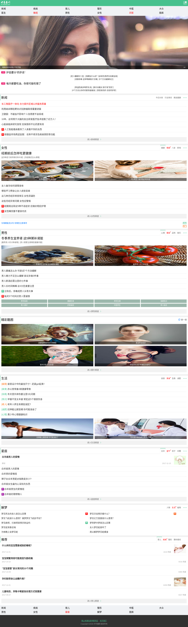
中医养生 (117, 305)
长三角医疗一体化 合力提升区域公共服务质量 (24, 104)
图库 (161, 13)
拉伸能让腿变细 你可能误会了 (22, 409)
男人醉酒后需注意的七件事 (15, 281)
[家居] (4, 384)
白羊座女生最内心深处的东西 (16, 484)
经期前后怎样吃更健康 (16, 153)
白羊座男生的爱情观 (14, 489)
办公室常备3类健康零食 (19, 389)
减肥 (179, 378)
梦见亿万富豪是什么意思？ (102, 518)
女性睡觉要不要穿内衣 (15, 211)
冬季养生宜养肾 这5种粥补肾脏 (22, 238)
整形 (99, 9)
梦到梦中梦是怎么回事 (100, 523)
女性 (99, 13)
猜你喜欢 (177, 540)
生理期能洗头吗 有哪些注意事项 (14, 223)
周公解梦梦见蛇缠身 (99, 532)
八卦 (173, 148)
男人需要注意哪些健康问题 (31, 242)
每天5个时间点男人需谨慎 (17, 296)
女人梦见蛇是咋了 (98, 527)
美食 (168, 378)
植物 (179, 507)
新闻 (3, 9)
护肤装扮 (70, 305)
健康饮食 (70, 301)
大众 (161, 9)
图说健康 (177, 98)
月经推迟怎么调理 (32, 157)
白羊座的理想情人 (13, 494)
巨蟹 (179, 451)
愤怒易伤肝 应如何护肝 (106, 90)
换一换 (184, 320)
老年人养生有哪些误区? (19, 404)
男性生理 (117, 301)
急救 (173, 378)
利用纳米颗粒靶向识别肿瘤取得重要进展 (21, 109)
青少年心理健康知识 (17, 414)
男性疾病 (24, 301)
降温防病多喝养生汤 (83, 87)
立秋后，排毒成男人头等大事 (18, 291)
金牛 (168, 451)
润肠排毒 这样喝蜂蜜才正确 (86, 79)
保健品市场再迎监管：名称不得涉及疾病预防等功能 (29, 134)
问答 (131, 13)
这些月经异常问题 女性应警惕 (16, 201)
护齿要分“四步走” (15, 72)
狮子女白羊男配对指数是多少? (16, 479)
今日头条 (159, 98)
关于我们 (103, 621)
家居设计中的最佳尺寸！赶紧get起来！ (27, 384)
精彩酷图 (7, 319)
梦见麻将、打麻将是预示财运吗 (44, 523)
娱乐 (179, 233)
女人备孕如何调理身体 (13, 186)
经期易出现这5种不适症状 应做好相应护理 (25, 206)
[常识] (4, 399)
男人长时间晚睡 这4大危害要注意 (18, 286)
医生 (3, 13)
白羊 (163, 451)
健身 (168, 233)
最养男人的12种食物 (10, 242)
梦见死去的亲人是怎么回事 (44, 514)
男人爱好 (24, 305)
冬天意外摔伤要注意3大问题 (21, 394)
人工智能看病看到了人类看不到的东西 (23, 129)
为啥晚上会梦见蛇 (9, 532)
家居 (163, 378)
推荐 (4, 539)
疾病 (35, 9)
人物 (168, 507)
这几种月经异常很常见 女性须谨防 (18, 196)
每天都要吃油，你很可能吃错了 (23, 83)
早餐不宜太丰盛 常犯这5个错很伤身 (25, 399)
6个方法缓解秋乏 (106, 79)
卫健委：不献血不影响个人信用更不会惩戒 (22, 114)
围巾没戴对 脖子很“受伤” (103, 87)
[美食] (4, 389)
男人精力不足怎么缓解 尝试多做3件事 (20, 276)
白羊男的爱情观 (9, 474)
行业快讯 (168, 98)
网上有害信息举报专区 (89, 621)
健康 (163, 148)
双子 (173, 451)
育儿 (67, 9)
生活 (4, 378)
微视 (35, 13)
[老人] (4, 404)
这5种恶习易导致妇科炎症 (12, 157)
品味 (173, 233)
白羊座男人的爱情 (10, 469)
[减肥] (4, 409)
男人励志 (163, 305)
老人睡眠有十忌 (77, 76)
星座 (4, 451)
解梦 (4, 507)
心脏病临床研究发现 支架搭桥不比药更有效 (23, 124)
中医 (131, 9)
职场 (179, 148)
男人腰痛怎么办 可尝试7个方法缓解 (19, 271)
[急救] (4, 394)
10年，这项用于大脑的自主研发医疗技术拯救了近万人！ (29, 119)
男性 (67, 13)
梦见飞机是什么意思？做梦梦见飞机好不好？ (22, 518)
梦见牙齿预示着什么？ (133, 514)
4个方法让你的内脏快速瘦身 (84, 90)
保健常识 (163, 301)
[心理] (4, 414)
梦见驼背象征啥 (8, 527)
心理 (163, 233)
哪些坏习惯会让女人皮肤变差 (16, 191)
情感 (168, 148)
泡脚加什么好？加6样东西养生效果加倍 (101, 76)
